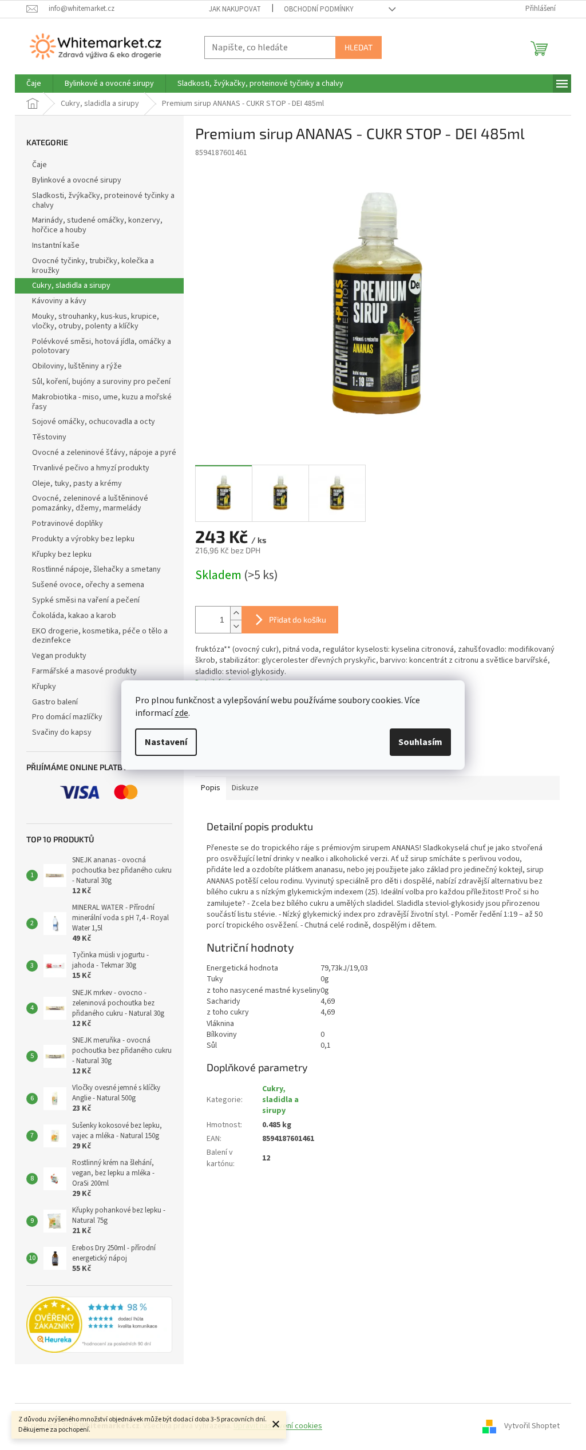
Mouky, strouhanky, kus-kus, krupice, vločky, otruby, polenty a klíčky (95, 321)
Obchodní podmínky (319, 9)
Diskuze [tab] (245, 788)
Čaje (39, 165)
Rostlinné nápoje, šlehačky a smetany (96, 569)
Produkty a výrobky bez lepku (83, 539)
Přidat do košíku (297, 619)
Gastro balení (55, 702)
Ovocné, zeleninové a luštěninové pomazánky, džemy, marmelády (90, 503)
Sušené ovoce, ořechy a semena (88, 585)
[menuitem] (34, 83)
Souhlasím (420, 742)
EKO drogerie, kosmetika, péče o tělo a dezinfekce (100, 636)
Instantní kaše (56, 245)
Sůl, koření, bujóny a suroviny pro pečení (101, 381)
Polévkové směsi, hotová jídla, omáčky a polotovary (101, 346)
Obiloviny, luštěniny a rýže (77, 366)
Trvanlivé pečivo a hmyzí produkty (90, 468)
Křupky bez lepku (62, 554)
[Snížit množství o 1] (235, 626)
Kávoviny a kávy (59, 301)
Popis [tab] (210, 788)
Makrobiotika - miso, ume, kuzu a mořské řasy (102, 402)
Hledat (359, 47)
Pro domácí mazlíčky (67, 717)
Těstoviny (49, 437)
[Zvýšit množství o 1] (235, 613)
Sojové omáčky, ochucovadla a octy (93, 421)
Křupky (44, 686)
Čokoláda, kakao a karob (74, 615)
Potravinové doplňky (67, 523)
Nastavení (166, 742)
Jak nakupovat (235, 9)
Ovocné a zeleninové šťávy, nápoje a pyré (104, 452)
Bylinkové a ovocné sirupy (76, 180)
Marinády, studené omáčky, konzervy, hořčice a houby (97, 225)
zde (181, 713)
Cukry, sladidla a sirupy (71, 285)
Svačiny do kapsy (62, 732)
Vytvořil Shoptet (532, 1426)
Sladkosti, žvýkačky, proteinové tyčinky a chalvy (103, 200)
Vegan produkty (59, 655)
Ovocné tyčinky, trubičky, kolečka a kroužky (93, 265)
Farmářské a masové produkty (84, 671)
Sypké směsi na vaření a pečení (86, 600)
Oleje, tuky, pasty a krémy (77, 483)
